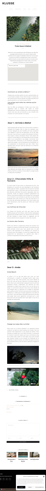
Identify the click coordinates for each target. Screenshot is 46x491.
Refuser (30, 487)
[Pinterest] (4, 479)
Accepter (21, 487)
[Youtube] (7, 479)
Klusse (8, 3)
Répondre (9, 412)
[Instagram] (10, 479)
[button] (43, 476)
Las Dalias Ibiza (34, 459)
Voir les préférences (39, 487)
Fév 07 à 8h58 (10, 407)
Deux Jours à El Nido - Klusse (14, 405)
